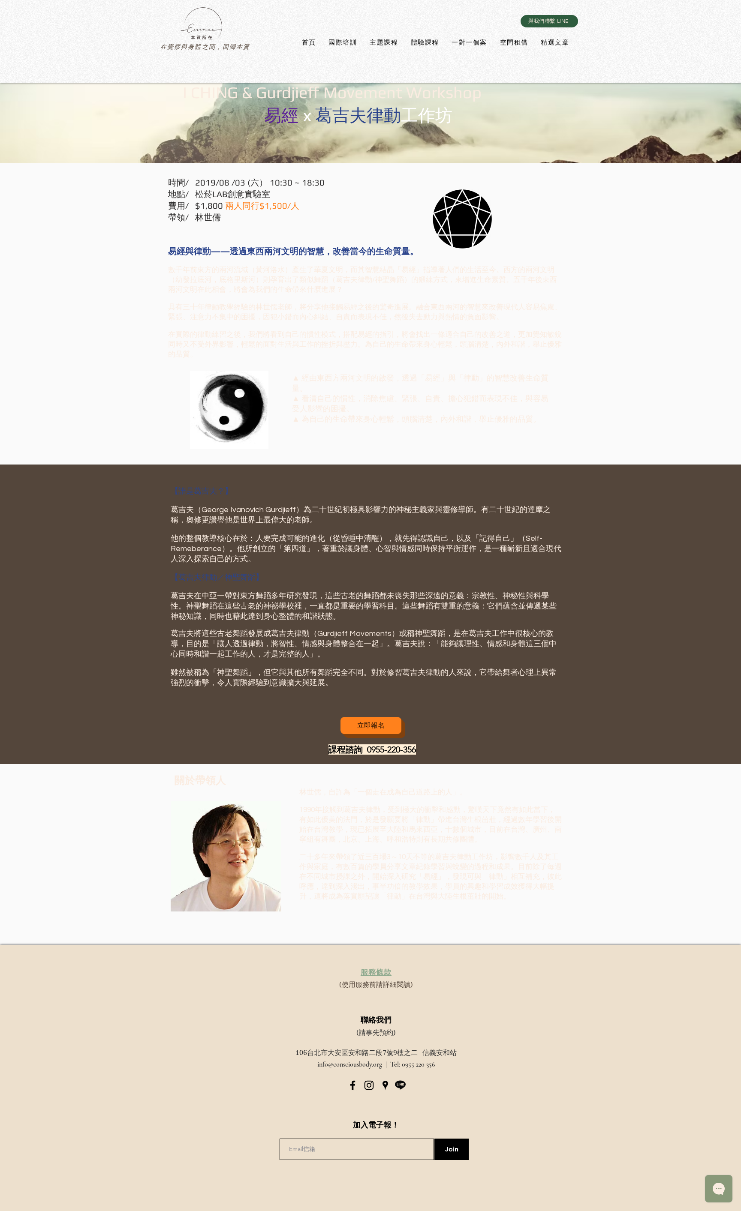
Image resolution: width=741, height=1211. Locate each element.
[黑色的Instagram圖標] (369, 1085)
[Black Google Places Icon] (385, 1085)
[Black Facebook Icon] (352, 1085)
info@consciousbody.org (349, 1064)
